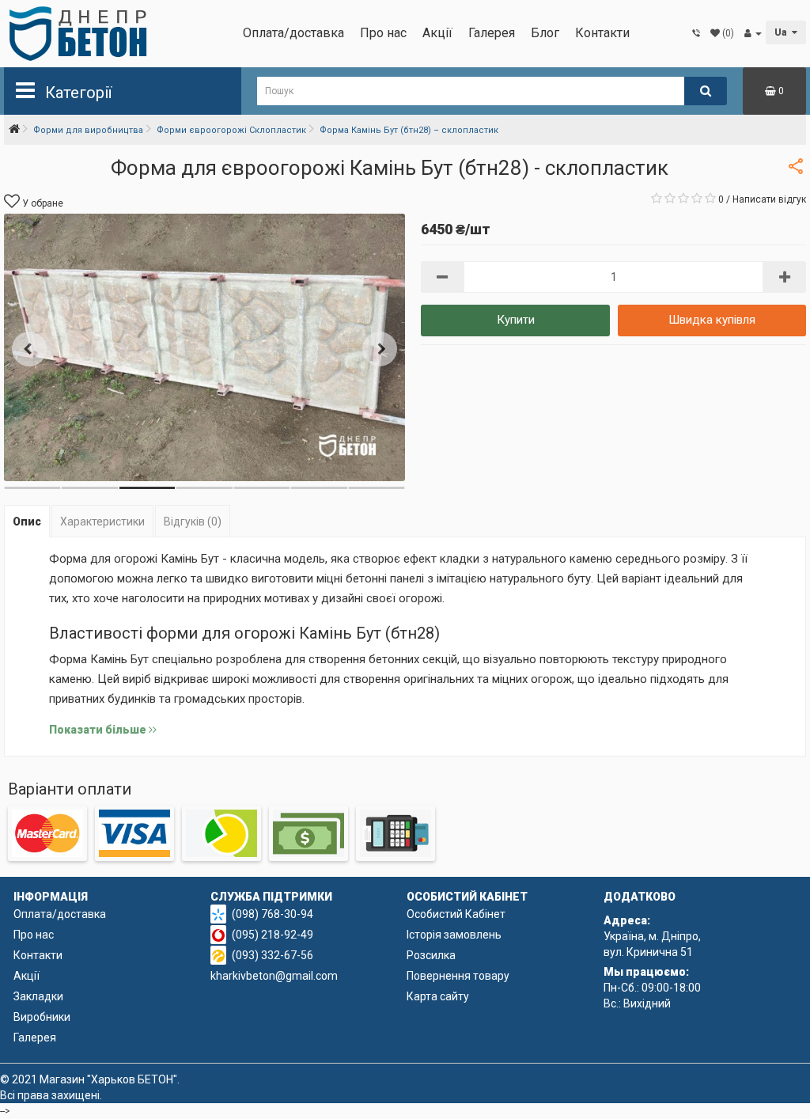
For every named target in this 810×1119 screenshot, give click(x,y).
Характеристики (102, 521)
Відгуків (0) (192, 521)
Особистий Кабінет (456, 914)
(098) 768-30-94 (272, 914)
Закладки (38, 996)
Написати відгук (769, 199)
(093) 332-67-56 (272, 955)
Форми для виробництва (88, 130)
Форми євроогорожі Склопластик (231, 130)
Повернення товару (458, 975)
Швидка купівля (711, 320)
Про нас (383, 32)
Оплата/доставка (293, 32)
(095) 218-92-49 (272, 934)
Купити (516, 320)
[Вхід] (753, 33)
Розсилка (431, 955)
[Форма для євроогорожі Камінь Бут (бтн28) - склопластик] (204, 347)
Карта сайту (438, 996)
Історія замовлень (454, 934)
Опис (27, 521)
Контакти (602, 32)
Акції (437, 32)
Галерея (491, 32)
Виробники (41, 1017)
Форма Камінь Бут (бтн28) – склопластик (409, 130)
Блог (545, 32)
